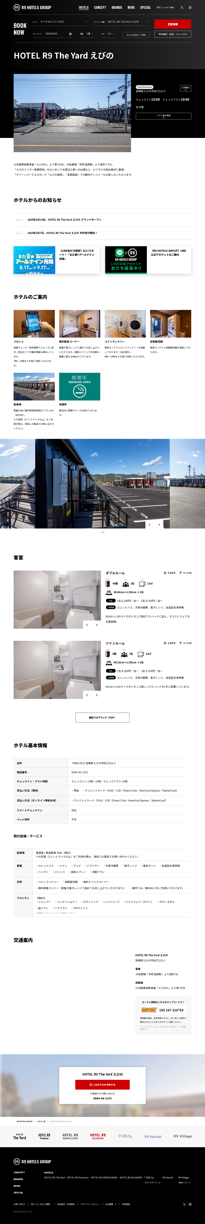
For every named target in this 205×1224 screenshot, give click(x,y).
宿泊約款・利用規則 (66, 1204)
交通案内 (186, 87)
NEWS (131, 7)
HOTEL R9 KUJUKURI (131, 1177)
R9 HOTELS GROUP (25, 1121)
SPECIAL (145, 7)
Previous (149, 524)
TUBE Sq (149, 1177)
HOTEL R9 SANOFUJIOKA (104, 1177)
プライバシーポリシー (90, 1204)
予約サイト (183, 1182)
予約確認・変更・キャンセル (172, 34)
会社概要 (109, 1204)
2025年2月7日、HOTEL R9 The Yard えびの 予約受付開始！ (63, 233)
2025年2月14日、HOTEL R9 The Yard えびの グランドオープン (64, 219)
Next (158, 524)
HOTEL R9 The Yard (145, 87)
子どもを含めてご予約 (136, 34)
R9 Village (183, 1177)
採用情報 (126, 1204)
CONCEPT (100, 7)
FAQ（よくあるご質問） (41, 1204)
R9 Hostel (168, 1177)
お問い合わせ (19, 1204)
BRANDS (117, 7)
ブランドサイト (151, 1182)
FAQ (165, 7)
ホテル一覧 (41, 1121)
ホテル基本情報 (163, 115)
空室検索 (173, 24)
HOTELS (84, 7)
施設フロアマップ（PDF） (102, 717)
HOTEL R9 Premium (78, 1177)
